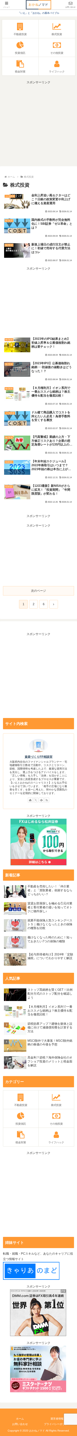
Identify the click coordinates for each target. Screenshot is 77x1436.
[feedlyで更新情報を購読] (41, 800)
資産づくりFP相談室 (39, 756)
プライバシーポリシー (57, 1424)
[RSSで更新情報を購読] (46, 800)
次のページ (38, 590)
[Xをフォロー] (35, 800)
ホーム (20, 1418)
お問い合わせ (20, 1424)
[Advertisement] (38, 123)
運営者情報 (57, 1418)
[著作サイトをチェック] (30, 800)
